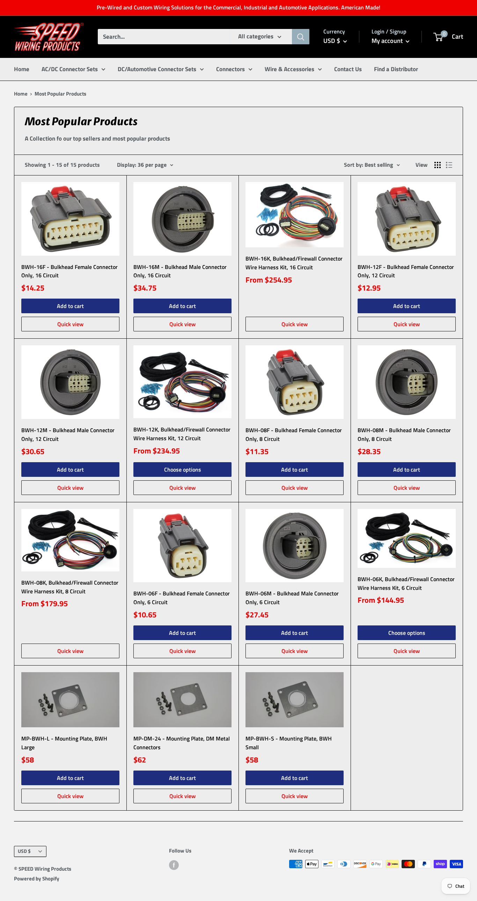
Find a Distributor (396, 68)
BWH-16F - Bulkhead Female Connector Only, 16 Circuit (69, 271)
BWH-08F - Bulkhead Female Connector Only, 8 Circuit (293, 434)
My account (388, 40)
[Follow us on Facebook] (174, 865)
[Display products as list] (449, 165)
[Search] (300, 36)
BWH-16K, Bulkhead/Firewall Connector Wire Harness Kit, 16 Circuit (294, 262)
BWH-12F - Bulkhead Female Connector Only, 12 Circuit (406, 271)
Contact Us (348, 68)
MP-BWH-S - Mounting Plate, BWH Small (288, 742)
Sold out (294, 306)
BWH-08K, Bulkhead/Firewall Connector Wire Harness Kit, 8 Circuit (69, 586)
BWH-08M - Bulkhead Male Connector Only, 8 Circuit (404, 434)
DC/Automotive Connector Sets (157, 68)
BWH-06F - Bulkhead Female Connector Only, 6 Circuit (181, 597)
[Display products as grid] (437, 165)
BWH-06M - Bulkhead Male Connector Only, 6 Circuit (292, 597)
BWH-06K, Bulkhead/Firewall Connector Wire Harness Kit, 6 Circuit (406, 583)
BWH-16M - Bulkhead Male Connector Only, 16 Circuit (180, 271)
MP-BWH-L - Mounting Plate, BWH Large (64, 742)
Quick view (70, 324)
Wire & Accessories (289, 68)
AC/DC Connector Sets (70, 68)
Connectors (230, 68)
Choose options (182, 469)
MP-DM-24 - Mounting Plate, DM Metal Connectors (181, 742)
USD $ (24, 851)
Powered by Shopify (36, 878)
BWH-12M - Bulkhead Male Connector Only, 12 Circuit (68, 434)
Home (21, 68)
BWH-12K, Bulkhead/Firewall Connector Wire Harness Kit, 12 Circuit (181, 433)
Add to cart (70, 306)
